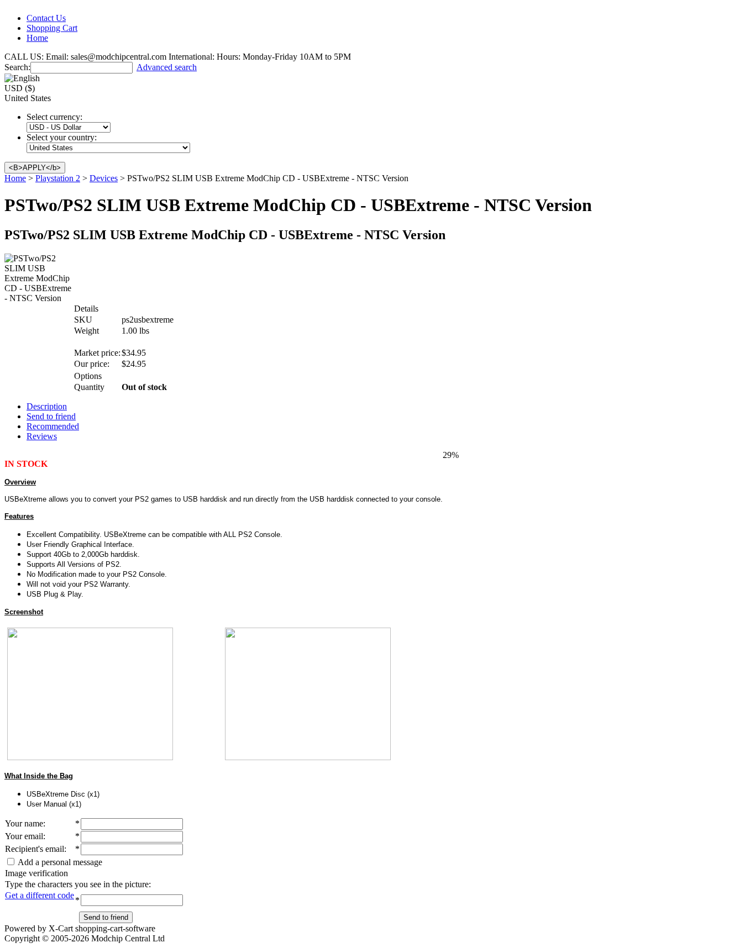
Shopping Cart (52, 28)
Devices (104, 178)
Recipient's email (34, 849)
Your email (24, 836)
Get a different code (39, 895)
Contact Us (46, 18)
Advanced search (167, 67)
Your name (24, 823)
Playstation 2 (57, 178)
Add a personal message (59, 862)
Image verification (36, 873)
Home (37, 38)
